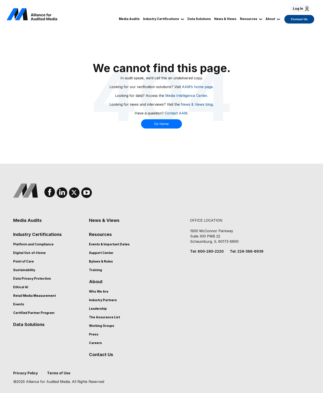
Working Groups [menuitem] (101, 326)
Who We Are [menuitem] (98, 291)
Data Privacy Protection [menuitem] (32, 278)
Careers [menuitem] (95, 343)
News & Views (225, 19)
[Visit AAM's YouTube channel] (86, 192)
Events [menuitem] (18, 304)
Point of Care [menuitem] (23, 261)
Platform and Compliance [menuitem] (33, 244)
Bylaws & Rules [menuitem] (101, 261)
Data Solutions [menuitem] (29, 324)
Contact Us (299, 19)
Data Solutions (199, 19)
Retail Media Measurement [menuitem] (34, 295)
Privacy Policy (25, 373)
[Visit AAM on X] (74, 192)
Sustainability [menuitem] (24, 270)
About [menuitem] (96, 281)
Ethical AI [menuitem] (20, 287)
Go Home (161, 124)
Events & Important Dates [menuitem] (109, 244)
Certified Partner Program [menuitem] (33, 313)
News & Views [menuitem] (104, 220)
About (270, 19)
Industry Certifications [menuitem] (37, 234)
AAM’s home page (197, 87)
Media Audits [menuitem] (27, 220)
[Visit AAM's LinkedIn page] (62, 192)
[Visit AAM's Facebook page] (49, 192)
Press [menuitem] (93, 334)
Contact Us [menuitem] (101, 354)
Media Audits (129, 19)
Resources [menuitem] (100, 234)
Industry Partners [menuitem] (103, 300)
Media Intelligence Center (186, 95)
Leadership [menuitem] (98, 308)
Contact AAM (176, 113)
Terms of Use (58, 373)
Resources (248, 19)
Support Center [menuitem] (101, 253)
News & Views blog (197, 104)
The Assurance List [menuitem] (104, 317)
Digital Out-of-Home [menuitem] (29, 253)
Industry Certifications (161, 19)
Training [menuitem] (95, 270)
